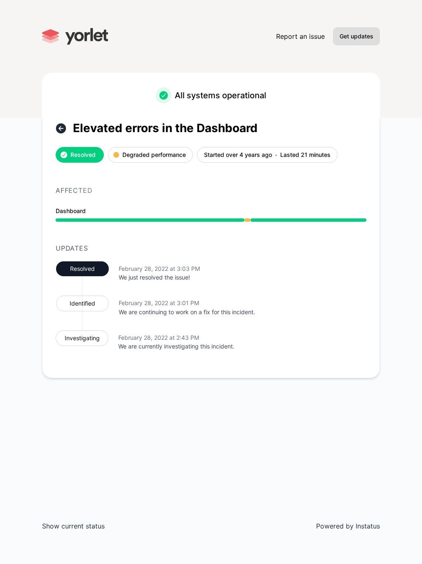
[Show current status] (61, 128)
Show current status (73, 526)
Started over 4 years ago (238, 155)
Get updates (356, 36)
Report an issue (300, 36)
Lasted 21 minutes (305, 155)
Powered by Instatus (348, 526)
